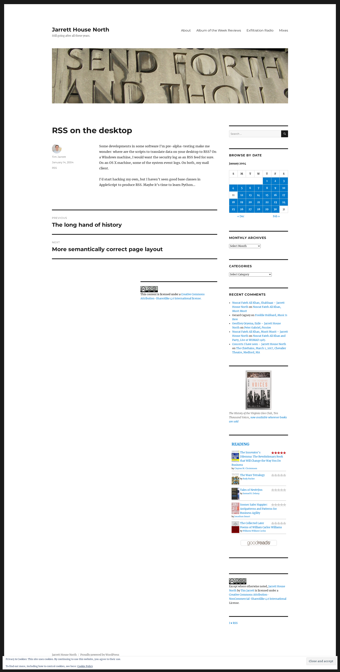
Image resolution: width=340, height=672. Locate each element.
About (186, 30)
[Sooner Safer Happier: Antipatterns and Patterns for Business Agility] (235, 508)
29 (267, 209)
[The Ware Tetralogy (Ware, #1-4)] (235, 478)
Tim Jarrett (59, 156)
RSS (54, 167)
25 (233, 209)
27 (250, 209)
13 (250, 195)
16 (275, 195)
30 (275, 209)
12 (241, 195)
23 (275, 202)
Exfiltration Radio (260, 30)
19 (241, 202)
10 (283, 188)
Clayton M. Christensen (245, 468)
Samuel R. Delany (251, 493)
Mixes (283, 30)
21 (258, 202)
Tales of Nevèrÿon (251, 490)
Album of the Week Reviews (218, 30)
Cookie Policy (85, 666)
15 (267, 195)
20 (250, 202)
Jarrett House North (80, 29)
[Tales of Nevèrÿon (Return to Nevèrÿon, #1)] (235, 493)
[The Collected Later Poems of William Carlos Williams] (235, 527)
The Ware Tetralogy (252, 475)
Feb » (276, 216)
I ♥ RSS (233, 623)
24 (283, 202)
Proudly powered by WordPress (99, 654)
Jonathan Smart (242, 516)
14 (258, 195)
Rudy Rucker (249, 478)
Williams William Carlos (254, 531)
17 (283, 195)
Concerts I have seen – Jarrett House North (259, 344)
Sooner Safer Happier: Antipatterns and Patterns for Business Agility (258, 509)
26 (241, 209)
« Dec (240, 216)
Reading (240, 444)
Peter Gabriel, (257, 327)
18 (233, 202)
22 (267, 202)
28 (258, 209)
